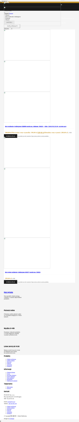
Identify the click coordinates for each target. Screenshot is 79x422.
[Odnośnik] (61, 9)
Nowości (9, 362)
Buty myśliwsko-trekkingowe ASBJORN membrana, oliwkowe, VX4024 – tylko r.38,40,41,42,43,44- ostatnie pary (35, 126)
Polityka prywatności (12, 380)
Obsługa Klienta (11, 372)
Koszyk (9, 388)
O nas (8, 373)
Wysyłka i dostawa (11, 375)
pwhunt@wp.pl (11, 401)
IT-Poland (11, 418)
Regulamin (9, 379)
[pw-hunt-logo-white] (32, 25)
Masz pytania (8, 292)
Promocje (9, 366)
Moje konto (10, 387)
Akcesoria (9, 364)
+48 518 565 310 (12, 403)
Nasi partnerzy (10, 378)
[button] (0, 421)
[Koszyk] (62, 13)
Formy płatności (11, 376)
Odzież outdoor (11, 360)
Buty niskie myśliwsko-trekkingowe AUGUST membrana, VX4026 (22, 272)
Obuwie (9, 363)
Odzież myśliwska (11, 359)
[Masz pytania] (13, 285)
